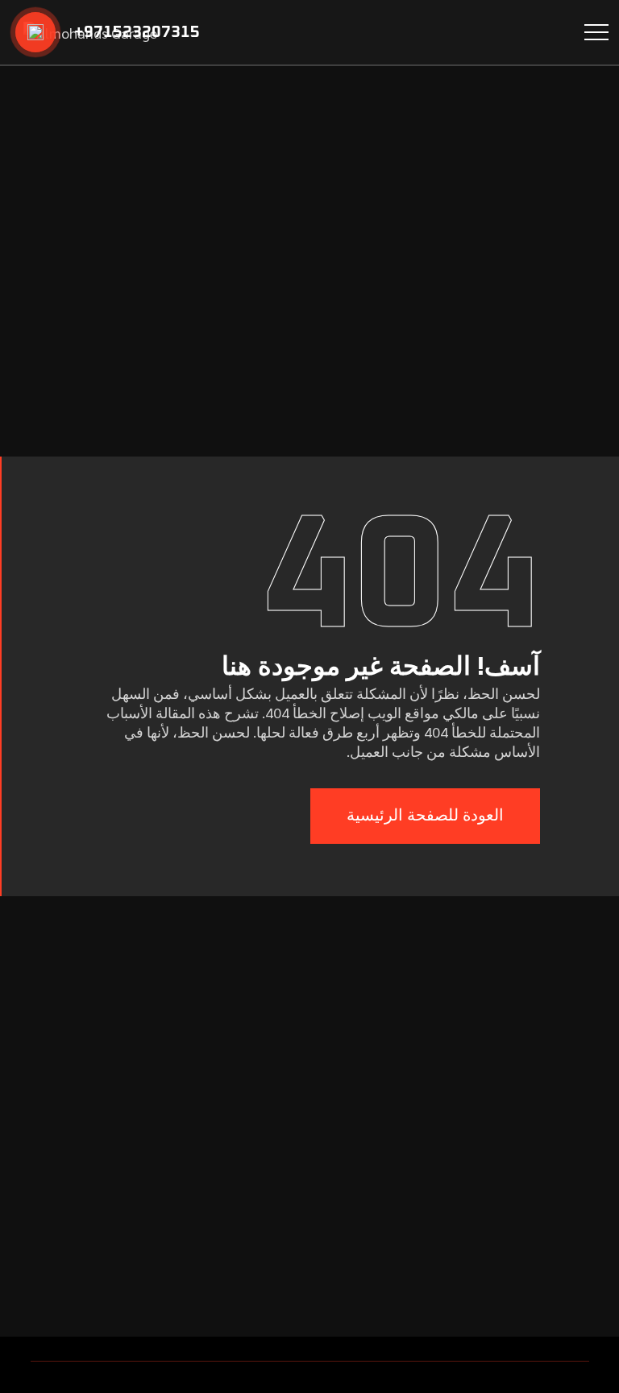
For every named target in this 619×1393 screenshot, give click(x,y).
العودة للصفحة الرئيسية (425, 816)
